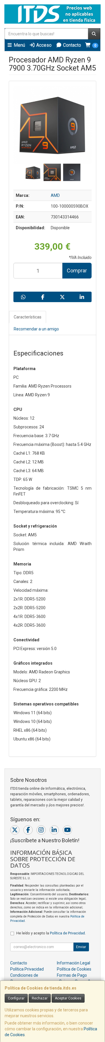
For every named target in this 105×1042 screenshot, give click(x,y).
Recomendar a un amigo (36, 329)
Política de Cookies (74, 969)
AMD (55, 195)
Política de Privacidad (67, 933)
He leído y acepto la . (51, 933)
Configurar (16, 998)
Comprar (77, 270)
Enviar (81, 947)
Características (27, 317)
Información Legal (73, 963)
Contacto (71, 45)
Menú (19, 45)
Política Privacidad (27, 969)
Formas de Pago (72, 975)
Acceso (43, 45)
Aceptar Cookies (68, 998)
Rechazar (40, 998)
